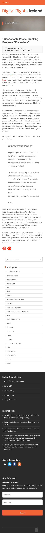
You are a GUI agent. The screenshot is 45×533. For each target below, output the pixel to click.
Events (9, 295)
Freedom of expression (15, 299)
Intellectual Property (14, 307)
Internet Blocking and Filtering (17, 311)
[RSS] (19, 464)
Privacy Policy (9, 390)
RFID (8, 347)
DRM (8, 291)
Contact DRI (8, 386)
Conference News (13, 272)
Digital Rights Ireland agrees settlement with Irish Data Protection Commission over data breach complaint (21, 447)
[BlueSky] (9, 464)
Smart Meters (11, 351)
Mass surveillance (18, 51)
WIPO (9, 363)
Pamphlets (10, 327)
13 (31, 51)
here (11, 75)
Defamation (11, 283)
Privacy (9, 339)
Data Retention (12, 280)
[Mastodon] (4, 464)
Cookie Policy (9, 395)
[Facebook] (14, 464)
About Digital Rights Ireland (14, 381)
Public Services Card (14, 343)
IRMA (8, 315)
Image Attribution (10, 400)
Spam (9, 359)
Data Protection (12, 276)
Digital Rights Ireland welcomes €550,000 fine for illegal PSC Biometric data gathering (21, 416)
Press (9, 335)
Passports (10, 331)
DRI (8, 51)
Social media (11, 355)
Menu (6, 2)
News (9, 323)
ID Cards (10, 303)
